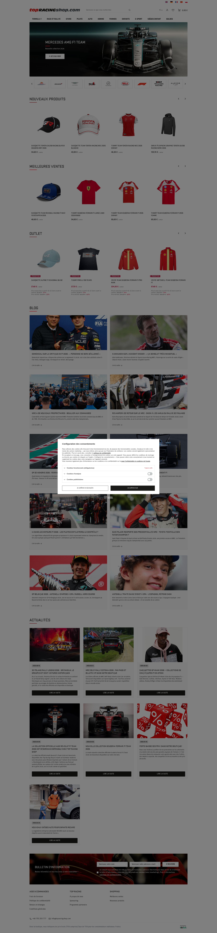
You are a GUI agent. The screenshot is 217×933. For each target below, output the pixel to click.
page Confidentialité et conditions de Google (135, 461)
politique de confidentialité (102, 453)
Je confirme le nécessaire (85, 488)
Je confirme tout (133, 488)
